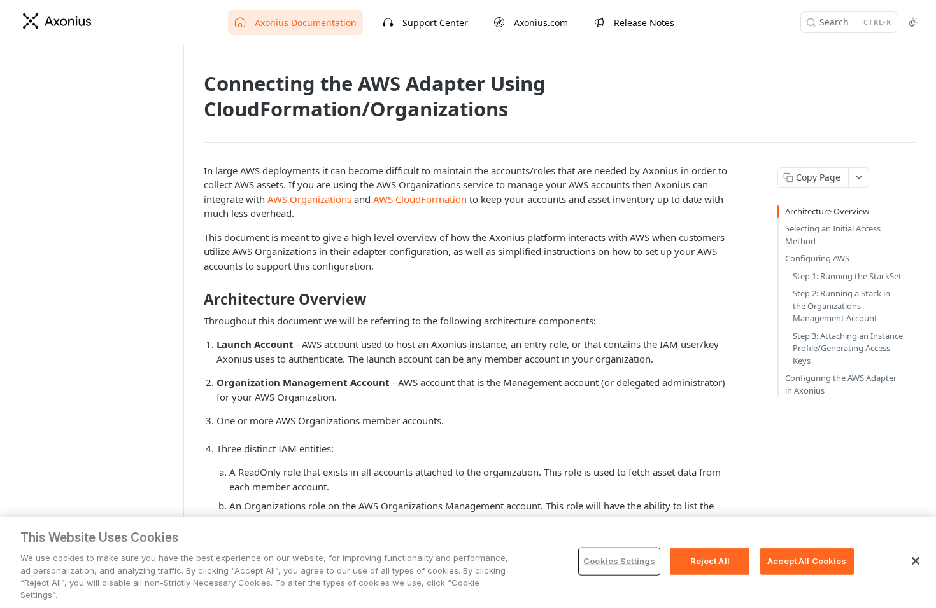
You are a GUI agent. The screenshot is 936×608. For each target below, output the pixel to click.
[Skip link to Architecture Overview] (195, 299)
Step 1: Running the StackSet (847, 276)
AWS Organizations (309, 199)
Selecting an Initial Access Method (833, 235)
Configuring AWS (817, 258)
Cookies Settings (619, 561)
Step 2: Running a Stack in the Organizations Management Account (841, 305)
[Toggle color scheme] (913, 22)
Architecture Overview (827, 211)
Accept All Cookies (806, 561)
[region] (468, 562)
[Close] (916, 561)
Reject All (710, 561)
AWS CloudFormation (420, 199)
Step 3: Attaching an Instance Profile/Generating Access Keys (848, 348)
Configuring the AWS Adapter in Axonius (841, 384)
